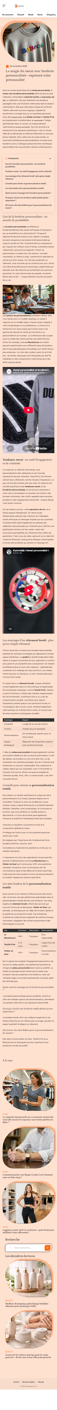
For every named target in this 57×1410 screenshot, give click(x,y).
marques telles (16, 117)
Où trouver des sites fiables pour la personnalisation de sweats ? (28, 206)
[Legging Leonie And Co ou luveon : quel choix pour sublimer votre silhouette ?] (28, 1203)
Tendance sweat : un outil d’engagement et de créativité (28, 171)
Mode (5, 1114)
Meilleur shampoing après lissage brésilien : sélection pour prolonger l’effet (27, 1305)
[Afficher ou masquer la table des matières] (35, 158)
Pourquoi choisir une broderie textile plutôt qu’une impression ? (26, 199)
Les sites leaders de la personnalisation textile (24, 188)
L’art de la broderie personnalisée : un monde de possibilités (25, 165)
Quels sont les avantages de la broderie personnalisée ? (28, 193)
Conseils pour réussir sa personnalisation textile (25, 184)
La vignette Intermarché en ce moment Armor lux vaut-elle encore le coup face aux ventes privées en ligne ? (28, 1119)
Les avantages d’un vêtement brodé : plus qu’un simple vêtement (28, 177)
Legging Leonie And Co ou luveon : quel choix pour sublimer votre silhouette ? (28, 1231)
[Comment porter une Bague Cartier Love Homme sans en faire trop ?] (28, 1148)
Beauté (9, 1300)
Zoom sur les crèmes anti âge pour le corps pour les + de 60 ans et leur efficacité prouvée (28, 1356)
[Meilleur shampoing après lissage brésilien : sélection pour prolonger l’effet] (28, 1278)
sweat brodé (38, 120)
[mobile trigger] (5, 6)
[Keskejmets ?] (19, 6)
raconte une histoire (22, 127)
